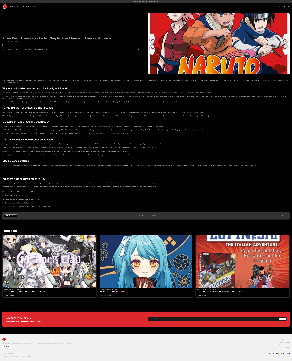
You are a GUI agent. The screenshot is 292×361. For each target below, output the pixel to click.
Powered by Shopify (27, 356)
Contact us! (287, 347)
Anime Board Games (8, 45)
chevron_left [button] (285, 231)
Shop (17, 6)
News (42, 6)
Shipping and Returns (284, 344)
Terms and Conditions (284, 342)
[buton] (8, 353)
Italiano (19, 353)
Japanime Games (10, 356)
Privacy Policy (286, 339)
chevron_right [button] (288, 231)
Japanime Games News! (15, 49)
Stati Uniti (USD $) (8, 353)
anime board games (100, 80)
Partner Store (25, 6)
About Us (7, 347)
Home (12, 6)
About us (35, 6)
